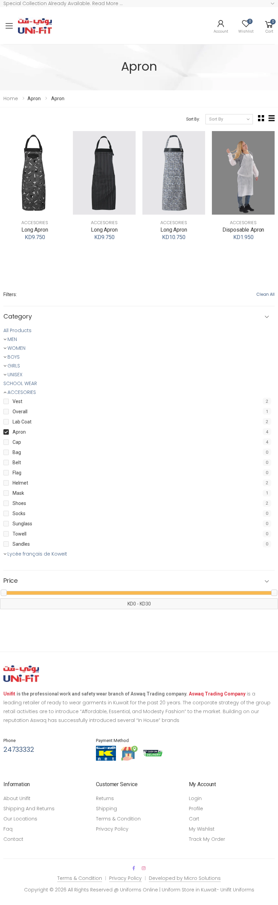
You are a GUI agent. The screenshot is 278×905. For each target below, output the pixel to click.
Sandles (21, 544)
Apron (19, 432)
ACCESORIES (34, 222)
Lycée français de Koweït (37, 553)
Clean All (265, 294)
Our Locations (20, 818)
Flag (17, 472)
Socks (19, 513)
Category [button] (17, 316)
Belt (17, 462)
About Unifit (17, 798)
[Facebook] (134, 868)
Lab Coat (22, 421)
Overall (20, 411)
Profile (196, 808)
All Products (17, 330)
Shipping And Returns (29, 808)
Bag (17, 452)
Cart (194, 818)
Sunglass (22, 523)
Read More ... (107, 3)
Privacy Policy (112, 829)
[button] (269, 25)
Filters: (10, 294)
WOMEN (16, 348)
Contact (13, 839)
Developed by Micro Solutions (185, 878)
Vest (17, 401)
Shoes (19, 503)
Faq (8, 829)
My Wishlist (202, 829)
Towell (19, 534)
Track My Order (207, 839)
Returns (105, 798)
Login (195, 798)
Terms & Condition (118, 818)
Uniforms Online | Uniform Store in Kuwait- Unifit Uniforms (187, 889)
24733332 (18, 749)
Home (10, 98)
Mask (18, 493)
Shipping (106, 808)
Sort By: (193, 119)
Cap (17, 442)
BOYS (13, 357)
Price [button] (10, 580)
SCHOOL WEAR (20, 383)
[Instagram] (143, 868)
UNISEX (14, 374)
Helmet (20, 483)
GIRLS (13, 365)
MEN (12, 339)
